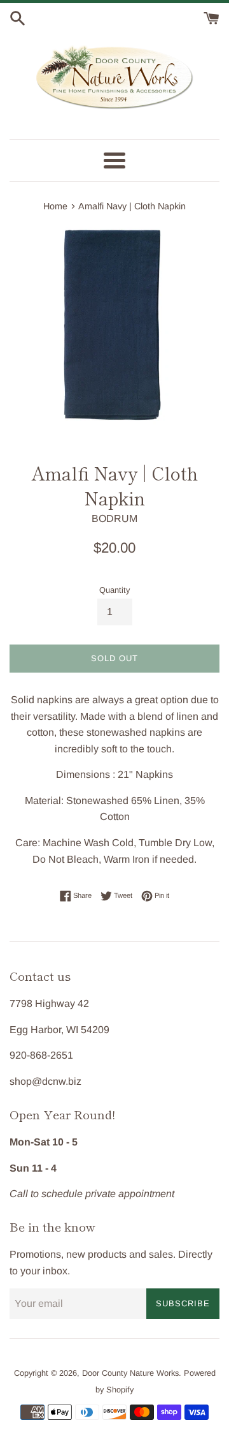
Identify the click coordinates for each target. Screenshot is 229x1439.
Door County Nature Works (130, 1373)
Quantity (114, 590)
